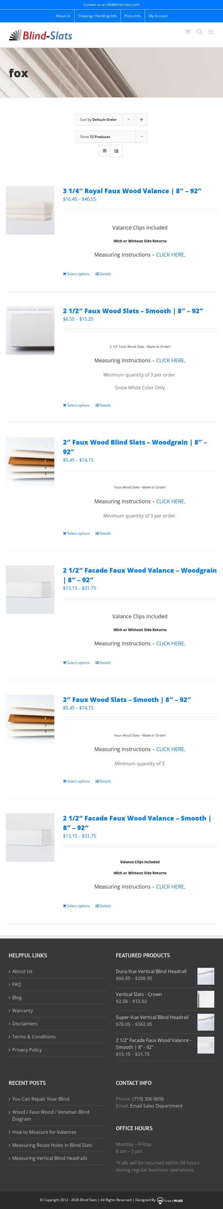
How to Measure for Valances (44, 1132)
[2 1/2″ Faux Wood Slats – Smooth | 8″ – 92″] (30, 330)
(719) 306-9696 (148, 1099)
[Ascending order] (141, 120)
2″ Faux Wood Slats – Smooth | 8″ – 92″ (127, 699)
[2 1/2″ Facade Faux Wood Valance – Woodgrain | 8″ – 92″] (30, 589)
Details (105, 273)
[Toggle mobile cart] (188, 31)
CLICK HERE (170, 254)
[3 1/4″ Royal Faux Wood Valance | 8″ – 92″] (30, 210)
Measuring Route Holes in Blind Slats (52, 1145)
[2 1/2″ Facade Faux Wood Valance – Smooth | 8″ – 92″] (30, 837)
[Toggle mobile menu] (211, 31)
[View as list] (116, 151)
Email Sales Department (156, 1106)
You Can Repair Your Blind (40, 1099)
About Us (22, 971)
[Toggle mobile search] (199, 31)
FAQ (16, 984)
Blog (17, 997)
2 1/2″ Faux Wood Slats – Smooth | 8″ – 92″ (133, 310)
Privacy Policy (27, 1050)
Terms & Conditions (34, 1037)
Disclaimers (25, 1023)
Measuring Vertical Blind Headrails (49, 1158)
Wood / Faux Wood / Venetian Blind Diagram (50, 1115)
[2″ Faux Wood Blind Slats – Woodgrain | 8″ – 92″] (30, 461)
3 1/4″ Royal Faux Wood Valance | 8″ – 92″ (132, 190)
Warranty (22, 1010)
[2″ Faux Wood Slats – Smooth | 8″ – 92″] (30, 719)
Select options (78, 273)
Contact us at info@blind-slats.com (111, 4)
